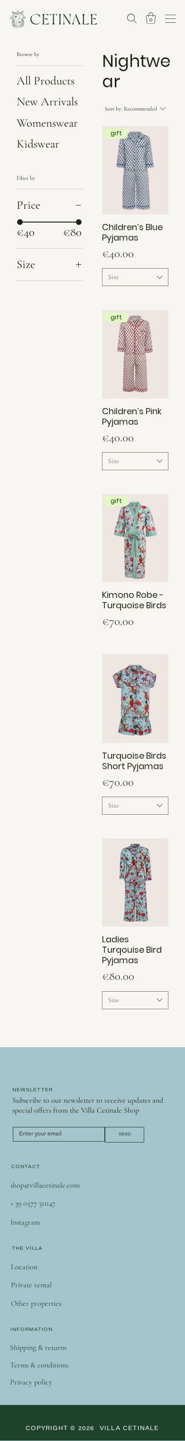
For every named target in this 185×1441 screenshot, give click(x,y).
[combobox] (135, 277)
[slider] (20, 222)
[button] (151, 18)
